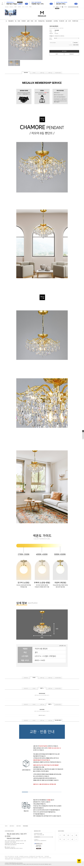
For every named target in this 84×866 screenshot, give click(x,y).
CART (57, 54)
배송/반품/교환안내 (58, 72)
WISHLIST (72, 54)
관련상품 (34, 72)
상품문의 (49, 72)
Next (14, 12)
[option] (10, 12)
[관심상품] (83, 434)
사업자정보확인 (46, 856)
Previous (7, 12)
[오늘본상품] (83, 436)
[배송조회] (83, 438)
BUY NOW (64, 51)
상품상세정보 (26, 72)
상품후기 (41, 72)
